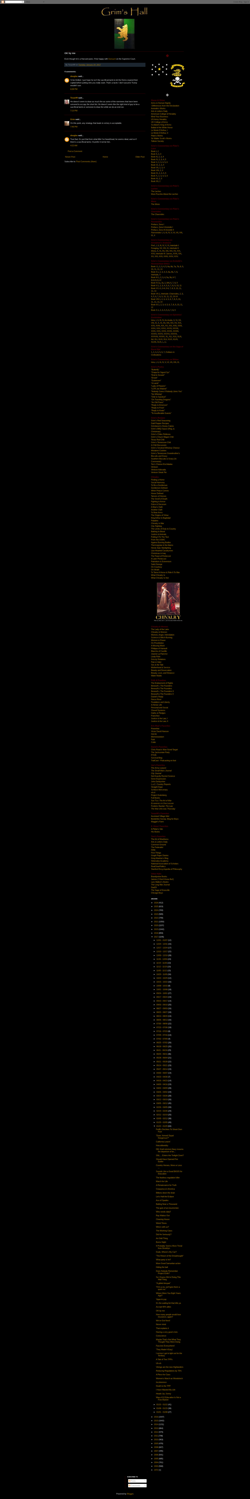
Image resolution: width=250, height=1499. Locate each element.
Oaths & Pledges (158, 713)
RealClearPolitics (158, 866)
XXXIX (162, 336)
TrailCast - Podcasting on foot (163, 760)
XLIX (159, 342)
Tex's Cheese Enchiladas (162, 464)
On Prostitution (157, 643)
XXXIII (175, 331)
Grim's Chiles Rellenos (161, 434)
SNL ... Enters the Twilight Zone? (170, 1155)
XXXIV (154, 334)
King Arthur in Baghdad (160, 518)
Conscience (161, 1336)
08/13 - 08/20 (162, 1016)
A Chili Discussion (158, 445)
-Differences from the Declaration (165, 106)
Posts (133, 1481)
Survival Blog (156, 758)
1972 (156, 1470)
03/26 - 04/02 (162, 1092)
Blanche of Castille (159, 651)
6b (172, 266)
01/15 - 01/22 (162, 1404)
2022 (156, 918)
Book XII (154, 181)
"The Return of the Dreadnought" (169, 1256)
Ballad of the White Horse (162, 127)
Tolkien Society (157, 141)
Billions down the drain (165, 1193)
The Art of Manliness (159, 839)
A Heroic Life (156, 705)
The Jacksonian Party (160, 752)
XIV (170, 251)
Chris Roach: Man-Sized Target (164, 749)
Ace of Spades (162, 1200)
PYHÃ (153, 755)
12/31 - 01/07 (162, 940)
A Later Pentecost (158, 559)
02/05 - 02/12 (162, 1118)
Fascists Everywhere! (165, 1346)
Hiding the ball (162, 1267)
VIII (180, 232)
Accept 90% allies (163, 1307)
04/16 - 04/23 (162, 1080)
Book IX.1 (155, 304)
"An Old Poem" (157, 402)
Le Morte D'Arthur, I (159, 130)
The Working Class (164, 1231)
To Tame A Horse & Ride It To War (165, 572)
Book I (154, 151)
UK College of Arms (159, 122)
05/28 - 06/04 (162, 1058)
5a (167, 277)
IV (169, 232)
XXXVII (174, 334)
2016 (156, 1417)
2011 (156, 1436)
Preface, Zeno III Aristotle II (162, 230)
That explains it (162, 1328)
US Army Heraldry (159, 119)
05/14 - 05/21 (162, 1065)
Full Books (155, 798)
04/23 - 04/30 (162, 1077)
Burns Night (161, 1242)
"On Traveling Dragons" (161, 399)
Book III (154, 157)
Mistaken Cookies (158, 450)
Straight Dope (157, 787)
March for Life (162, 1181)
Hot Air (154, 734)
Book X (154, 176)
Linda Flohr (155, 656)
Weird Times (161, 1223)
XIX (179, 253)
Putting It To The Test (160, 537)
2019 (156, 929)
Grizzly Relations (158, 659)
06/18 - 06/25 (162, 1046)
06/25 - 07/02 (162, 1042)
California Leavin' (163, 1142)
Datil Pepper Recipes (160, 423)
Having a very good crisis (167, 1332)
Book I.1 (154, 266)
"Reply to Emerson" (159, 405)
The (156, 191)
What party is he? (163, 1259)
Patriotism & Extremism (161, 561)
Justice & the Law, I (159, 718)
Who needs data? (163, 1212)
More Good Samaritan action (168, 1263)
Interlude (154, 274)
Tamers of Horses (158, 496)
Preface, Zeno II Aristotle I (162, 227)
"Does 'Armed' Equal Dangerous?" (165, 1136)
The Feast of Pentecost (161, 556)
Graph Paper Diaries (159, 855)
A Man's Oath (157, 507)
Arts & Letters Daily (159, 111)
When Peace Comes (160, 491)
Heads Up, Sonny (163, 1393)
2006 (156, 1455)
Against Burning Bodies (161, 542)
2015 (156, 1420)
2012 (156, 1432)
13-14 (175, 296)
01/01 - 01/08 (162, 1412)
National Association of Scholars (164, 864)
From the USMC (158, 540)
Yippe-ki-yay (161, 1299)
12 (158, 269)
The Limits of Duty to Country (163, 529)
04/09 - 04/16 (162, 1084)
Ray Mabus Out (163, 1215)
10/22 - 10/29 (162, 978)
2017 (156, 937)
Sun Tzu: (161, 800)
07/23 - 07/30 (162, 1027)
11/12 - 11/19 (161, 967)
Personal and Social (159, 707)
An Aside (168, 320)
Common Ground (158, 844)
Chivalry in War (157, 523)
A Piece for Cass (163, 1374)
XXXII (169, 331)
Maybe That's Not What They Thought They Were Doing (168, 1340)
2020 (156, 925)
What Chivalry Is (158, 575)
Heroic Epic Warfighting (161, 548)
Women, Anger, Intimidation (162, 635)
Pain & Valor (156, 662)
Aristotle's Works (158, 108)
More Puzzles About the (164, 194)
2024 (156, 910)
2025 (156, 906)
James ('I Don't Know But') (162, 879)
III (166, 232)
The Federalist (157, 847)
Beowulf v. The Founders (161, 686)
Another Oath (156, 510)
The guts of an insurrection (167, 1208)
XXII (160, 256)
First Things (156, 853)
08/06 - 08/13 (162, 1020)
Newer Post (70, 157)
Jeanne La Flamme (159, 654)
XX (152, 256)
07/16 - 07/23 (162, 1031)
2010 (156, 1439)
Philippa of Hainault (159, 648)
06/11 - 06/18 (162, 1050)
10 (152, 269)
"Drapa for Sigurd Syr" (160, 372)
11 (155, 269)
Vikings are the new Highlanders (169, 1367)
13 (161, 269)
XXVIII (175, 328)
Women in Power (158, 640)
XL (167, 336)
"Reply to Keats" (158, 410)
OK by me (160, 1311)
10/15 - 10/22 (162, 982)
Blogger (130, 1494)
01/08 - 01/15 (162, 1408)
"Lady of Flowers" (158, 386)
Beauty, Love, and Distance (162, 673)
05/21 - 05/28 (162, 1061)
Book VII (154, 167)
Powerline (155, 728)
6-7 (174, 277)
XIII (166, 251)
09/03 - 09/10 (162, 1005)
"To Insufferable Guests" (161, 413)
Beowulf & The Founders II (162, 694)
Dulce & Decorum (158, 504)
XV (174, 251)
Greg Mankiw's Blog (159, 858)
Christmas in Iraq (158, 553)
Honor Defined (157, 493)
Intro (153, 320)
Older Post (140, 157)
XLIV (160, 339)
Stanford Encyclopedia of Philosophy (166, 869)
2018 (156, 933)
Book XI (154, 178)
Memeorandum (157, 737)
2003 (156, 1466)
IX (152, 235)
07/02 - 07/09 (162, 1039)
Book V (154, 162)
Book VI (154, 165)
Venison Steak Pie (159, 472)
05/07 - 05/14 (162, 1069)
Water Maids (156, 676)
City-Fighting (156, 526)
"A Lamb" (155, 383)
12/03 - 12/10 (162, 955)
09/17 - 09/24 (162, 997)
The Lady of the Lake (160, 629)
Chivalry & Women (159, 632)
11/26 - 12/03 (162, 959)
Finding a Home (157, 480)
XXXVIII (154, 336)
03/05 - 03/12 (162, 1103)
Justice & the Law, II (159, 721)
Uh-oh (158, 1363)
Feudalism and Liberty (160, 702)
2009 (156, 1443)
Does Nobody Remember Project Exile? (167, 1272)
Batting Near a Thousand (166, 1204)
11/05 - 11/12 (161, 970)
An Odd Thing (162, 1238)
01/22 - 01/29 (162, 1126)
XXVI (163, 328)
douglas (74, 76)
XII (163, 251)
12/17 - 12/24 (162, 948)
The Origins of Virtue (159, 515)
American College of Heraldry (163, 114)
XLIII (179, 336)
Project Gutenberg (159, 795)
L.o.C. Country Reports (161, 784)
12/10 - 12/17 (162, 951)
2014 (156, 1424)
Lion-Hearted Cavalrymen (162, 550)
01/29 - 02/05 (162, 1122)
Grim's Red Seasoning (160, 420)
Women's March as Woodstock (169, 1378)
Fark (153, 739)
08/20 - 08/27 (162, 1012)
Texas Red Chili (157, 440)
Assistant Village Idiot (160, 816)
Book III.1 (155, 277)
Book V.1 (155, 285)
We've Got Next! (163, 1320)
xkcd (153, 792)
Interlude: (170, 294)
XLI (170, 336)
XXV (176, 256)
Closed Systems (158, 710)
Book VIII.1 (155, 299)
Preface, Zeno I (157, 224)
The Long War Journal (160, 885)
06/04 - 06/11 (162, 1054)
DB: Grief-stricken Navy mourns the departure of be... (169, 1150)
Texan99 (74, 98)
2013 (156, 1428)
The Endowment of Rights (162, 683)
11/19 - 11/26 (161, 963)
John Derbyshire (158, 781)
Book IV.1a (155, 283)
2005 (156, 1458)
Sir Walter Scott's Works (161, 138)
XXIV (171, 256)
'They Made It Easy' (164, 1349)
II (163, 232)
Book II (154, 154)
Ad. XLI (154, 339)
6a (168, 266)
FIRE (153, 850)
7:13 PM (73, 110)
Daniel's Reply (157, 697)
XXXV (160, 334)
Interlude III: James (164, 253)
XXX (158, 331)
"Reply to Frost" (157, 408)
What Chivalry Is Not (160, 578)
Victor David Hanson (160, 731)
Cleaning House (163, 1219)
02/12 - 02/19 (162, 1115)
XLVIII (153, 342)
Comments (135, 1485)
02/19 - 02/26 (162, 1111)
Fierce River (156, 699)
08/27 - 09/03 (162, 1008)
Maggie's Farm (157, 821)
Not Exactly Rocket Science (163, 776)
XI (160, 251)
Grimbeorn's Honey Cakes (162, 426)
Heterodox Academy (159, 861)
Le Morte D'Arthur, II (159, 133)
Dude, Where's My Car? (166, 1252)
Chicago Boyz (157, 893)
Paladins (154, 520)
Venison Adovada (158, 469)
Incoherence (161, 1382)
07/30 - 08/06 (162, 1023)
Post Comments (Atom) (86, 161)
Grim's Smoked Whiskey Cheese (165, 448)
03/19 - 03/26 (162, 1096)
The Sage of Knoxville (160, 890)
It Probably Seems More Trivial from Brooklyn (169, 1247)
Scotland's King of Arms (161, 125)
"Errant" (154, 378)
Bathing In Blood (158, 531)
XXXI (163, 331)
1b (162, 283)
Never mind (161, 1324)
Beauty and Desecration (161, 670)
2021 (156, 921)
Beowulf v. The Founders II (162, 691)
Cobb (153, 742)
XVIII (175, 253)
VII (177, 232)
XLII (174, 336)
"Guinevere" (156, 380)
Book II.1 (155, 272)
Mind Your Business (159, 116)
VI (174, 232)
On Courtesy (156, 567)
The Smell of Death (159, 499)
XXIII (166, 256)
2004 (156, 1462)
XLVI (170, 339)
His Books (155, 832)
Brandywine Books (159, 876)
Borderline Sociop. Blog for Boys (165, 819)
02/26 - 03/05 (162, 1107)
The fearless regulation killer (168, 1177)
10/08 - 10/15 (162, 986)
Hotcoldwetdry (162, 1145)
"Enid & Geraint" (158, 375)
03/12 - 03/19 (162, 1099)
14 (161, 302)
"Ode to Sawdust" (158, 397)
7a (175, 266)
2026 (156, 903)
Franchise (155, 716)
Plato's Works (157, 136)
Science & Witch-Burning (161, 637)
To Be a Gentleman (159, 485)
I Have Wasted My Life (165, 1390)
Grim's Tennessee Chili (161, 442)
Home (105, 157)
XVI (178, 251)
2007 (156, 1451)
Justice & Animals (158, 534)
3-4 (168, 283)
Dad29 (154, 887)
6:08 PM (73, 89)
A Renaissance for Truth (166, 1185)
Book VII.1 (155, 294)
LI (165, 342)
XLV (165, 339)
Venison (154, 467)
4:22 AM (73, 145)
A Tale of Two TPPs (164, 1359)
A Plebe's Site (157, 829)
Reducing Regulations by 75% (169, 1371)
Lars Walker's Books (160, 882)
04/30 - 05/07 (162, 1073)
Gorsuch (112, 59)
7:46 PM (73, 127)
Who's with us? (162, 1227)
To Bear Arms (157, 512)
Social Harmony (158, 482)
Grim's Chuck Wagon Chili (162, 437)
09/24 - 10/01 (162, 993)
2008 (156, 1447)
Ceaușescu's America (165, 1189)
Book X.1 (155, 310)
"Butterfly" (155, 369)
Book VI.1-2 (156, 288)
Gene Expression (158, 779)
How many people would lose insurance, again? (168, 1315)
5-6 (167, 288)
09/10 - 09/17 (162, 1001)
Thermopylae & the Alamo (162, 545)
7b (178, 266)
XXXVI (167, 334)
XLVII (175, 339)
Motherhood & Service (160, 667)
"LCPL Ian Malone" (159, 389)
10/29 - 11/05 (162, 974)
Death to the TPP (163, 1386)
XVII (153, 253)
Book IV (154, 159)
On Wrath (155, 570)
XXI (156, 256)
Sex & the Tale (157, 665)
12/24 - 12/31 (162, 944)
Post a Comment (75, 151)
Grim (72, 119)
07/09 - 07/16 (162, 1035)
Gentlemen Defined (159, 488)
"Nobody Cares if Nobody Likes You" (166, 391)
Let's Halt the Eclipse (165, 1196)
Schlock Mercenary (159, 790)
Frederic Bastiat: (162, 806)
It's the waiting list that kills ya (168, 1303)
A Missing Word (157, 646)
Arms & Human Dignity (161, 103)
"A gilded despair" (163, 1283)
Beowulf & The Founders (161, 688)
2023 (156, 914)
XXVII (169, 328)
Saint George (156, 564)
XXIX (153, 331)
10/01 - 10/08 (162, 989)
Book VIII (155, 170)
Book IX (154, 173)
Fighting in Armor (158, 501)
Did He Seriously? (163, 1234)
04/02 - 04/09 (162, 1088)
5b (171, 277)
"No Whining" (156, 394)
